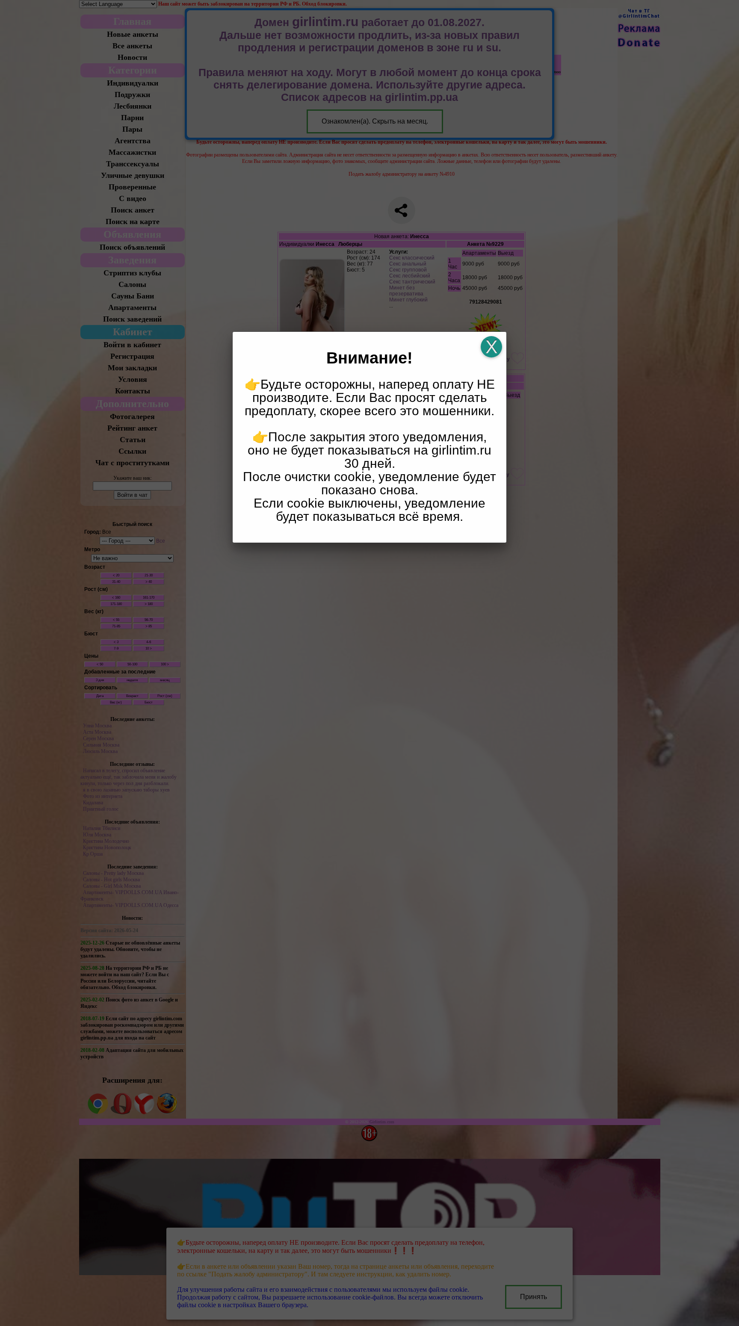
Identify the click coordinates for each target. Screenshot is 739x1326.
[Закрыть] (491, 346)
